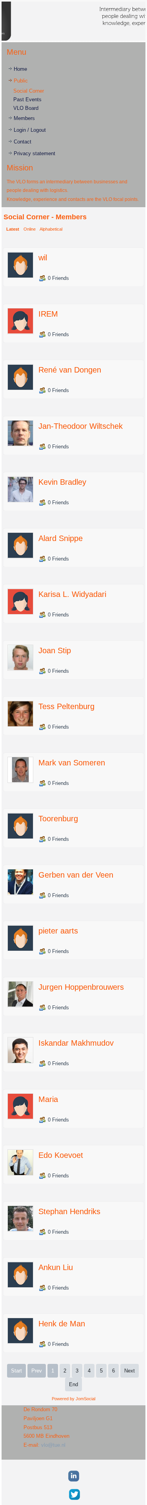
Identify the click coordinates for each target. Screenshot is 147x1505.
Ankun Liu (55, 1267)
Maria (48, 1099)
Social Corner (28, 91)
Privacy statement (34, 153)
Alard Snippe (60, 538)
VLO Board (25, 108)
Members (24, 118)
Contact (22, 142)
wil (42, 257)
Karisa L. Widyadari (72, 594)
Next (129, 1371)
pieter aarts (58, 930)
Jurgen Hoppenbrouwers (81, 987)
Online (30, 229)
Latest (12, 229)
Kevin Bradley (62, 482)
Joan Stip (54, 650)
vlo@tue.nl (53, 1445)
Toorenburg (58, 818)
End (73, 1384)
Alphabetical (51, 229)
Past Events (27, 99)
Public (21, 81)
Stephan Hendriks (69, 1211)
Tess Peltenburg (66, 706)
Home (20, 69)
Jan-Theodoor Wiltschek (80, 426)
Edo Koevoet (60, 1155)
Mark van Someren (71, 762)
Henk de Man (61, 1323)
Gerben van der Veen (75, 875)
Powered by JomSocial (73, 1398)
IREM (48, 314)
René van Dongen (69, 370)
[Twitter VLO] (74, 1500)
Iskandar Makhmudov (76, 1043)
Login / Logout (30, 130)
